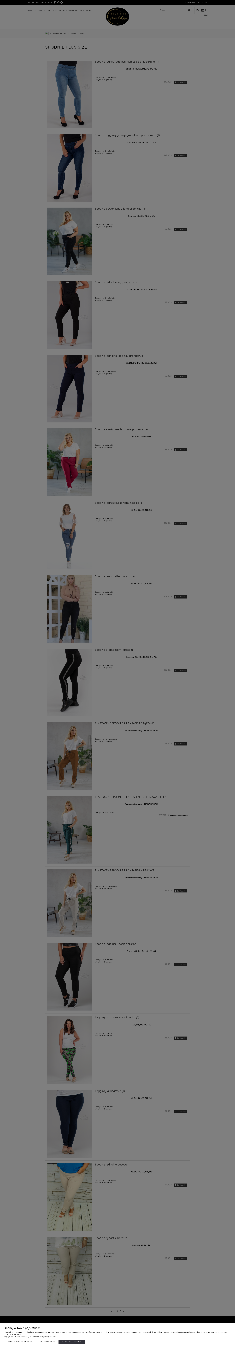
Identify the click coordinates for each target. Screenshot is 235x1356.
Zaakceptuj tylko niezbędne (20, 1342)
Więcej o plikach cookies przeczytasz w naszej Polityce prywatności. (30, 1336)
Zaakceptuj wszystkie (72, 1342)
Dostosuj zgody (47, 1342)
